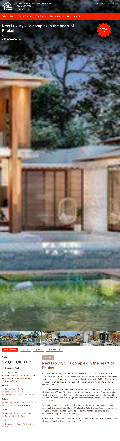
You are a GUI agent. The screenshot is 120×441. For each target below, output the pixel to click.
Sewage (8, 424)
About (77, 16)
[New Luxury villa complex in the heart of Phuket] (60, 165)
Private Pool (10, 389)
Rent (12, 16)
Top (27, 349)
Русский (106, 3)
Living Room (10, 392)
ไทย (116, 3)
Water (7, 427)
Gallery (54, 349)
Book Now (11, 349)
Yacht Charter (25, 16)
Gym (34, 402)
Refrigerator (10, 416)
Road (19, 424)
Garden (20, 394)
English (98, 3)
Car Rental (41, 16)
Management (26, 405)
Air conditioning (24, 413)
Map (40, 349)
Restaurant (22, 402)
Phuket (66, 16)
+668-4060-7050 (23, 6)
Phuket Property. (23, 3)
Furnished (25, 389)
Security (8, 402)
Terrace (8, 394)
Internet (8, 413)
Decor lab (55, 16)
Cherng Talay (11, 381)
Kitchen (24, 392)
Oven (23, 416)
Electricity (30, 424)
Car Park (32, 394)
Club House (10, 405)
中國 (112, 3)
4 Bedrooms (25, 378)
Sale (4, 16)
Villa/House (10, 378)
